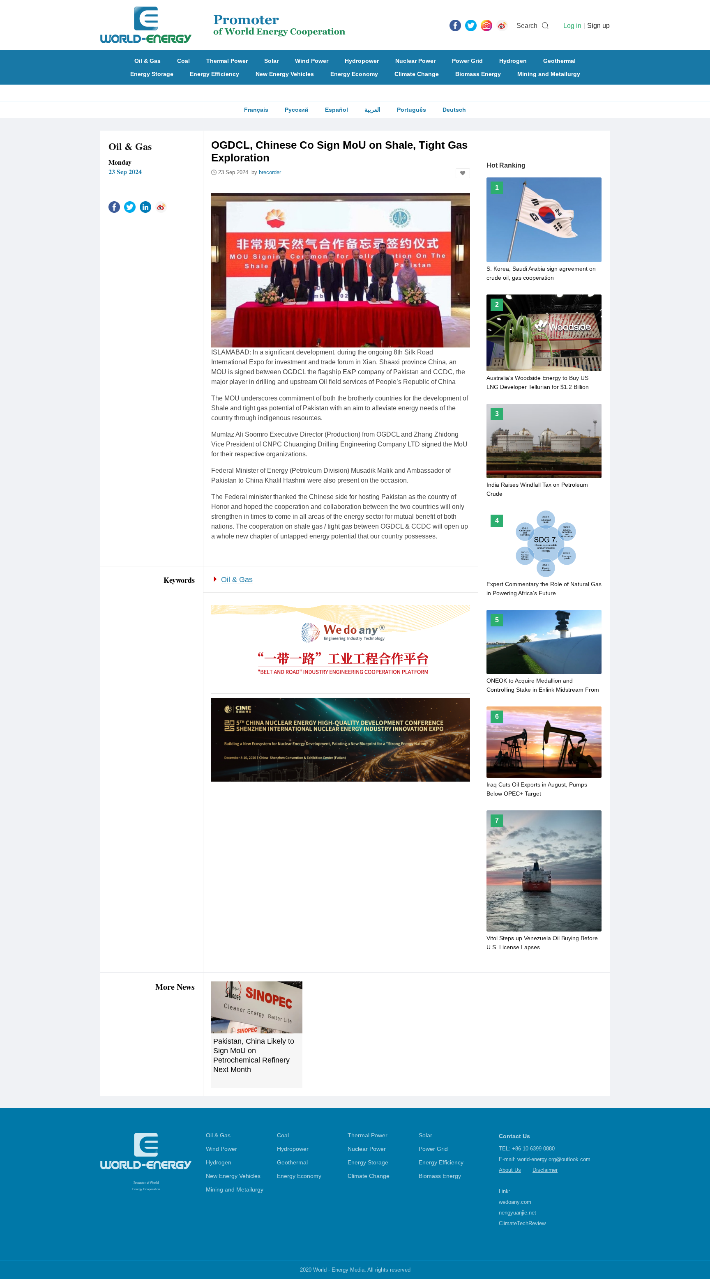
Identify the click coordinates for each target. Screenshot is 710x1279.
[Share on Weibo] (161, 206)
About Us (510, 1170)
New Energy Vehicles (285, 74)
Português (411, 109)
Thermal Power (227, 61)
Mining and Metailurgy (548, 74)
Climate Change (416, 74)
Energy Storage (151, 74)
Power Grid (467, 61)
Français (256, 109)
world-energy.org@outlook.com (553, 1159)
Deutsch (454, 109)
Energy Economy (354, 74)
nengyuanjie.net (517, 1213)
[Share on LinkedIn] (145, 206)
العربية (372, 109)
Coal (183, 61)
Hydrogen (513, 61)
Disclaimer (545, 1170)
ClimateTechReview (522, 1223)
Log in (572, 25)
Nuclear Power (415, 61)
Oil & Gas (147, 61)
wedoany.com (515, 1202)
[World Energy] (223, 25)
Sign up (598, 25)
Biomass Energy (478, 74)
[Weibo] (502, 25)
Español (336, 109)
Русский (297, 109)
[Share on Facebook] (114, 206)
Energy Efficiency (214, 74)
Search (526, 25)
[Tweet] (471, 25)
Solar (271, 61)
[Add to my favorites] (463, 173)
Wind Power (311, 61)
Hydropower (362, 61)
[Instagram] (486, 25)
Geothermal (559, 61)
